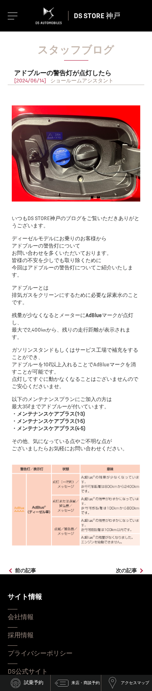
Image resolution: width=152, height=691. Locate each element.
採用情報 (21, 635)
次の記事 (126, 570)
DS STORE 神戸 (97, 16)
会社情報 (21, 617)
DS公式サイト (28, 671)
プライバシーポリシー (40, 653)
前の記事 (25, 570)
